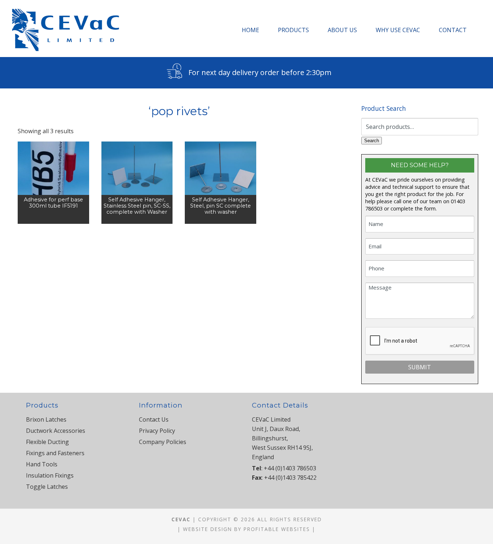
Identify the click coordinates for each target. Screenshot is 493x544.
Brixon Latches (46, 419)
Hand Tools (41, 464)
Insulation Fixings (50, 475)
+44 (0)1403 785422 (290, 478)
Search (371, 140)
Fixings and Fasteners (55, 453)
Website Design (207, 529)
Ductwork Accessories (55, 431)
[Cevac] (67, 30)
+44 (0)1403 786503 (290, 468)
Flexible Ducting (47, 442)
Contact (453, 30)
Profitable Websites (277, 529)
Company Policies (162, 442)
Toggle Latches (47, 487)
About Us (342, 30)
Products (293, 30)
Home (250, 30)
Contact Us (154, 419)
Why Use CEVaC (398, 30)
